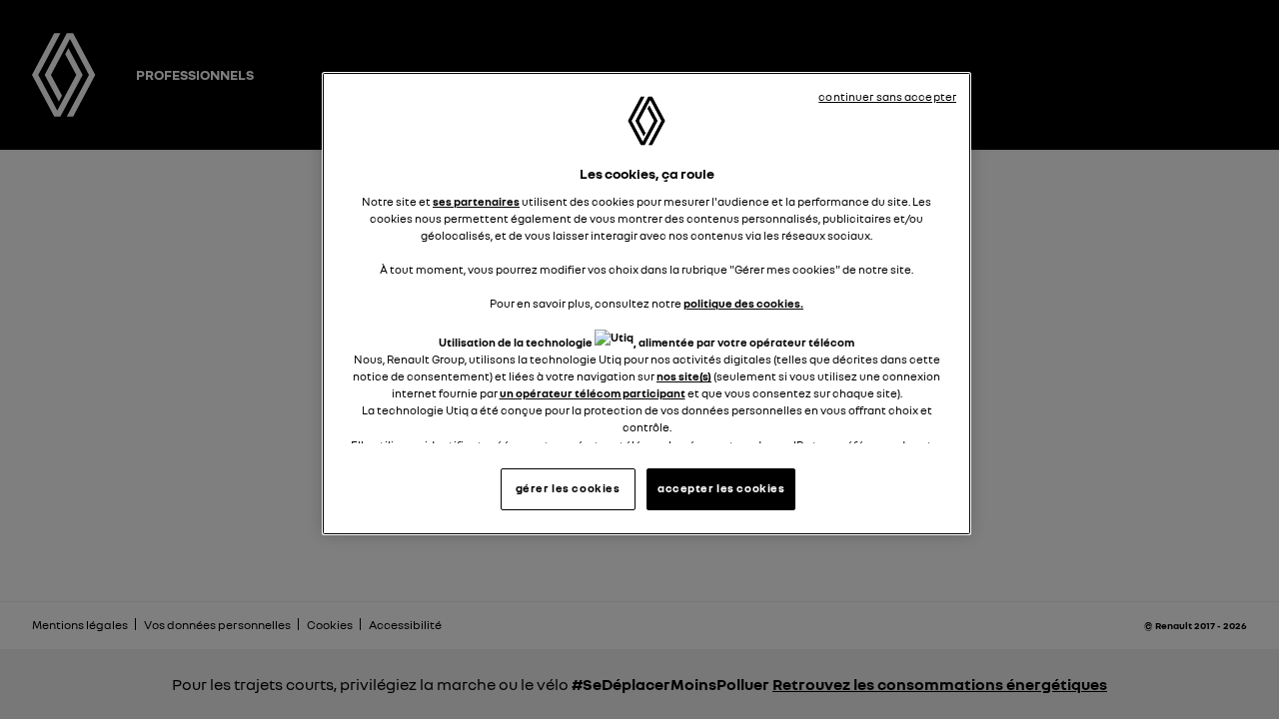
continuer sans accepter (887, 97)
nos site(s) (683, 376)
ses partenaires (476, 202)
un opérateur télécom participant (592, 393)
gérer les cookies (568, 488)
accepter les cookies (720, 488)
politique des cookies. (743, 304)
